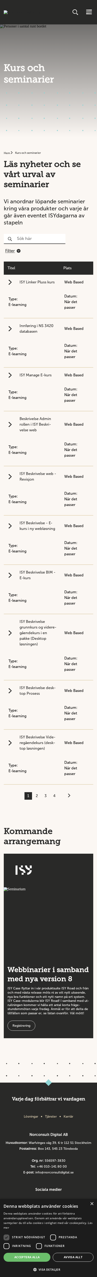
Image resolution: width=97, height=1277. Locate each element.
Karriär (68, 1117)
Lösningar (31, 1117)
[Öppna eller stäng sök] (76, 12)
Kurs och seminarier (28, 152)
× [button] (91, 1204)
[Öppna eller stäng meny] (89, 12)
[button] (48, 1269)
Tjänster (51, 1117)
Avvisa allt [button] (73, 1257)
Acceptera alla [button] (27, 1257)
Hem (7, 153)
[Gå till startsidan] (23, 12)
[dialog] (48, 1238)
